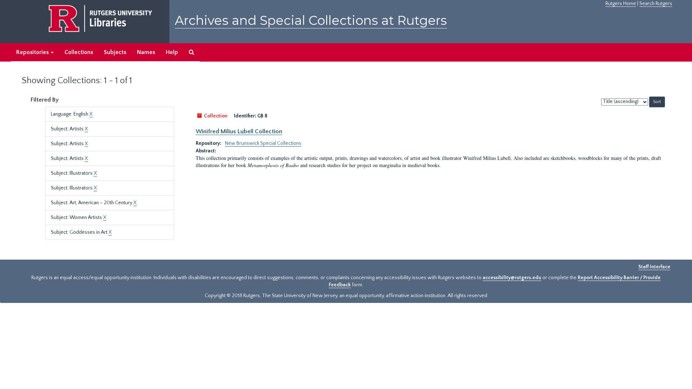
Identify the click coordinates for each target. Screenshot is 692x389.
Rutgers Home (621, 3)
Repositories (33, 52)
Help (172, 52)
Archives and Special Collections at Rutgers (311, 20)
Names (146, 52)
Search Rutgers (655, 3)
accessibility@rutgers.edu (512, 278)
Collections (79, 52)
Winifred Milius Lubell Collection (239, 131)
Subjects (115, 52)
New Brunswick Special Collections (263, 143)
